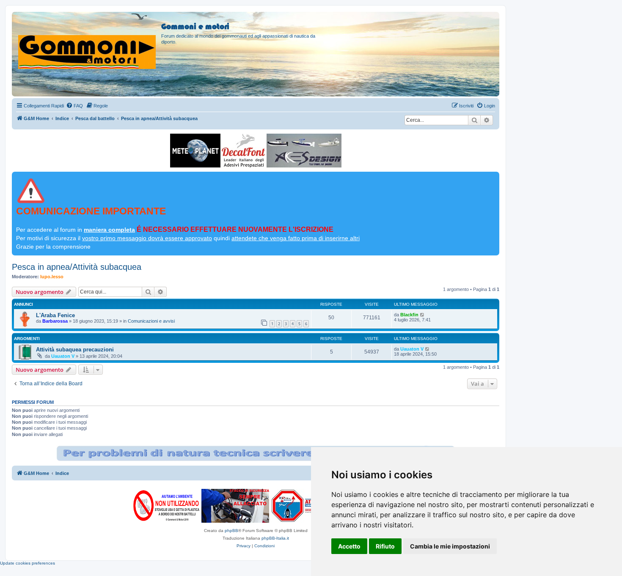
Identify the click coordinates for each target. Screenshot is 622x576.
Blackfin (409, 314)
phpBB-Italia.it (275, 538)
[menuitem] (74, 106)
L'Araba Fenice (55, 315)
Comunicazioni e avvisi (151, 321)
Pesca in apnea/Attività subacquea (76, 267)
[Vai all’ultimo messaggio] (422, 314)
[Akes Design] (304, 150)
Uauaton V (62, 356)
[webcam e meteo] (195, 150)
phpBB (231, 530)
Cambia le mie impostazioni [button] (450, 546)
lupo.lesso (51, 276)
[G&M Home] (87, 42)
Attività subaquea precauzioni (75, 349)
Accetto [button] (349, 546)
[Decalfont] (243, 150)
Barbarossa (55, 321)
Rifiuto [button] (385, 546)
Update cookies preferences (27, 563)
